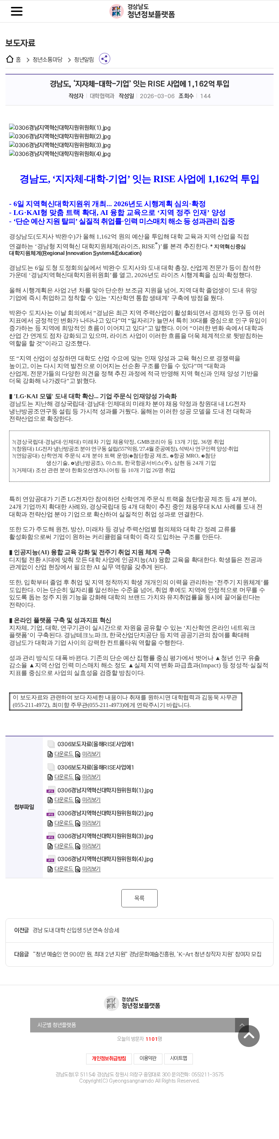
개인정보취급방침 (109, 1059)
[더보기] (242, 1025)
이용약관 (148, 1058)
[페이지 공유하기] (104, 58)
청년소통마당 (47, 60)
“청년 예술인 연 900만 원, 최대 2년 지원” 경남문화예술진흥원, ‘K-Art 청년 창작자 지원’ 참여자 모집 (147, 954)
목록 (139, 898)
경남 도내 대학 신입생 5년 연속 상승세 (76, 930)
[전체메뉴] (17, 11)
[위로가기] (249, 1036)
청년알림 (84, 60)
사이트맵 (178, 1058)
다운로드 (64, 754)
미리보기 (91, 754)
